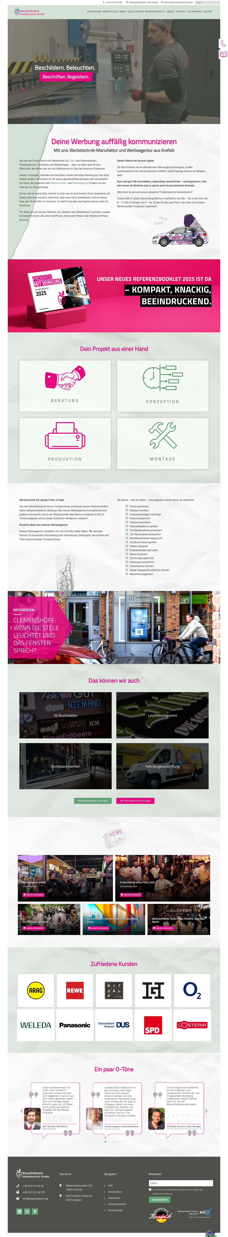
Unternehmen (194, 11)
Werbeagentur (80, 183)
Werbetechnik (110, 11)
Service (170, 11)
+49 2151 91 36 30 (114, 2)
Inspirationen (94, 11)
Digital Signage (135, 11)
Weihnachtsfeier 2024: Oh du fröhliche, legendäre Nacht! (178, 920)
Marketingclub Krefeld (34, 882)
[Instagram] (27, 1211)
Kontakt (207, 11)
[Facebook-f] (35, 1211)
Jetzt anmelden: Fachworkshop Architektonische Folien (112, 920)
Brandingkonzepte (155, 11)
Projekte (181, 11)
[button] (11, 628)
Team (72, 160)
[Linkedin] (19, 1211)
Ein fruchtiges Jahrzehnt (35, 922)
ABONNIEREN (160, 1199)
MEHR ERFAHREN (35, 895)
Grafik (122, 11)
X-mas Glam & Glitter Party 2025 (137, 882)
